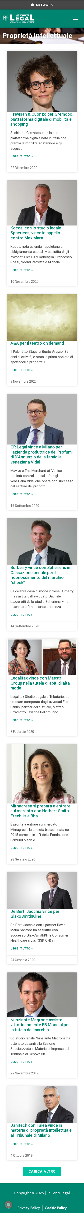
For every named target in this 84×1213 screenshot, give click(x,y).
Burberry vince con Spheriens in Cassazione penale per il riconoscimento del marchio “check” (40, 575)
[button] (42, 1171)
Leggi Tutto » (21, 156)
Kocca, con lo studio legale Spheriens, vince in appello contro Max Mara (35, 232)
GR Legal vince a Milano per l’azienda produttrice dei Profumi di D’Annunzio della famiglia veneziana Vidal (41, 454)
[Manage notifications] (8, 1204)
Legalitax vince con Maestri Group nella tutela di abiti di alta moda (40, 683)
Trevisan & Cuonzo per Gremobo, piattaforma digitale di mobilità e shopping (41, 119)
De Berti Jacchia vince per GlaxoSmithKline (35, 914)
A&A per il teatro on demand (37, 343)
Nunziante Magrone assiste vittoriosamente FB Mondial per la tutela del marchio (40, 1024)
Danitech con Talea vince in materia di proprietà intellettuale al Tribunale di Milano (41, 1130)
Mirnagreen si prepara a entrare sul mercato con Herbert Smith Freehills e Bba (40, 810)
